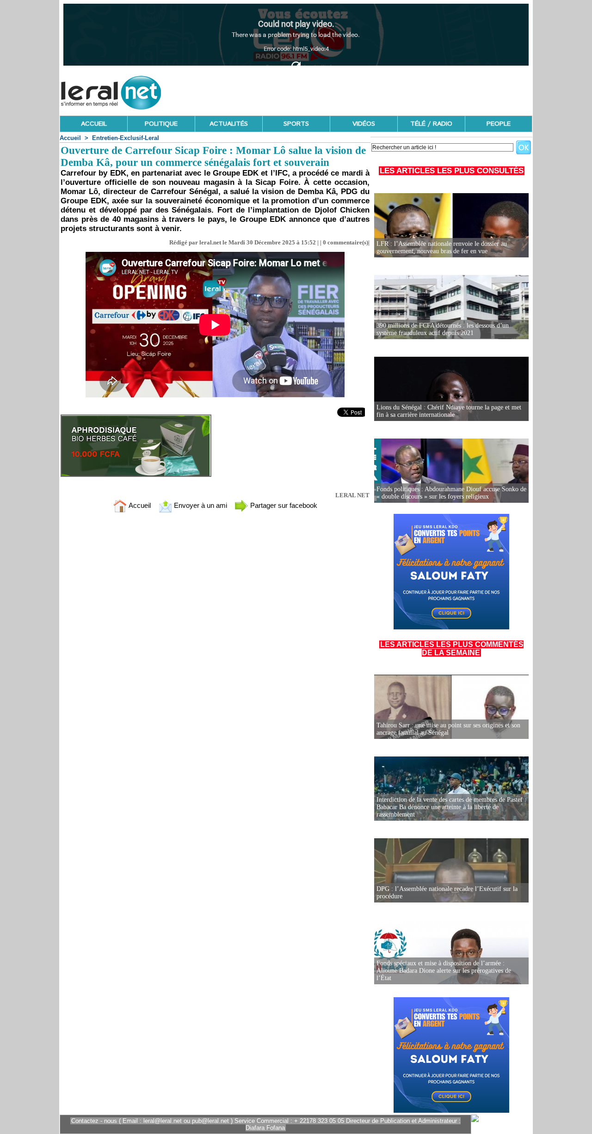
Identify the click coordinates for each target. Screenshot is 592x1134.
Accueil (70, 137)
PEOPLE (499, 123)
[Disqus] (215, 641)
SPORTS (296, 123)
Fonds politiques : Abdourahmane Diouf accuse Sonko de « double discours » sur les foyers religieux (451, 493)
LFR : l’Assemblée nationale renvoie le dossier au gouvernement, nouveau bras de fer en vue (441, 247)
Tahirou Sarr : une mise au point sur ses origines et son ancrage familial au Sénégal (448, 729)
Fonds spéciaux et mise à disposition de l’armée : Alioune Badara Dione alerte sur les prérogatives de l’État (443, 971)
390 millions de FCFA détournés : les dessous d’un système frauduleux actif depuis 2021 (442, 329)
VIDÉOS (363, 123)
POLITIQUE (161, 123)
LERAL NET (352, 495)
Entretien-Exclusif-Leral (125, 137)
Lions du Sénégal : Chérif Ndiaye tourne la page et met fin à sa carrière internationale (448, 411)
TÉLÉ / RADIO (431, 123)
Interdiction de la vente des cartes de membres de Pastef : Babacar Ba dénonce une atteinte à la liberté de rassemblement (451, 807)
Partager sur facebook (282, 505)
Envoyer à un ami (199, 505)
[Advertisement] (364, 90)
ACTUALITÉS (229, 123)
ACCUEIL (94, 123)
